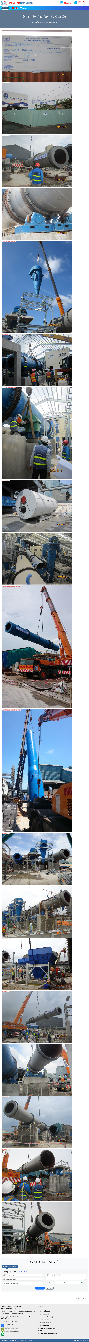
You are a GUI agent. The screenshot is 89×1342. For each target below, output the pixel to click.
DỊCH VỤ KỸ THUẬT (44, 1311)
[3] (44, 4)
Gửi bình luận (40, 1288)
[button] (21, 8)
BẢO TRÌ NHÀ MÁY (44, 1320)
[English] (16, 8)
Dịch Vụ (41, 1307)
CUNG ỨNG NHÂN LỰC (45, 1323)
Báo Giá (5, 8)
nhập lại (50, 1288)
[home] (32, 22)
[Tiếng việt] (13, 8)
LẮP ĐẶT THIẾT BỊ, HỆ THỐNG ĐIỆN (48, 1333)
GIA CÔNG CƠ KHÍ (44, 1325)
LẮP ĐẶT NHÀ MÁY (44, 1314)
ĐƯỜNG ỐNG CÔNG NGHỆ (46, 1317)
